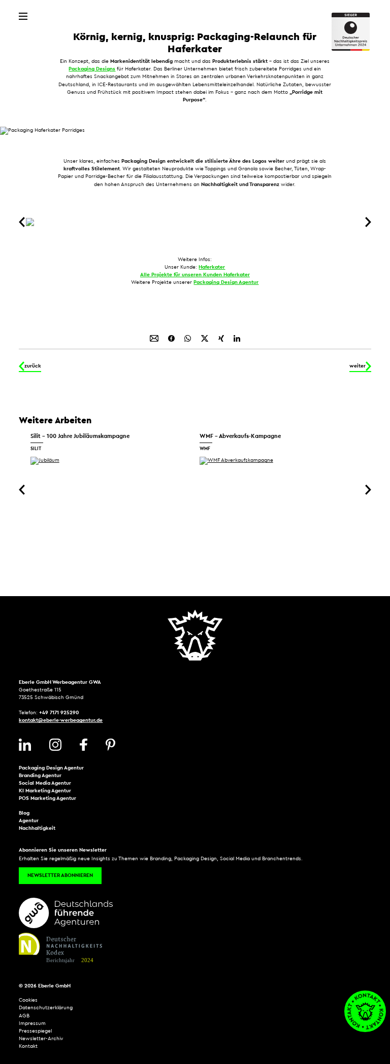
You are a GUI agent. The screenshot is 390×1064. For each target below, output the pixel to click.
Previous (24, 222)
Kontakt (28, 1046)
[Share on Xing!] (222, 338)
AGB (24, 1015)
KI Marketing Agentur (45, 790)
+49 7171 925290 (59, 712)
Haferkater (212, 267)
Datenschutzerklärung (46, 1007)
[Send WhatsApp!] (188, 338)
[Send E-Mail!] (155, 338)
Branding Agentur (40, 775)
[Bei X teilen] (205, 338)
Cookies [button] (28, 1000)
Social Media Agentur (45, 783)
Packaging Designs (92, 68)
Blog (24, 813)
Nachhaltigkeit (37, 828)
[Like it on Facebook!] (172, 338)
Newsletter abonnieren (60, 875)
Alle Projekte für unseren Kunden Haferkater (195, 274)
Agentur (29, 820)
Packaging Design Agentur (225, 282)
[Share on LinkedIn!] (237, 338)
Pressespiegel (35, 1031)
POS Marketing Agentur (47, 798)
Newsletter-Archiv (41, 1038)
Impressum (32, 1023)
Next (366, 222)
